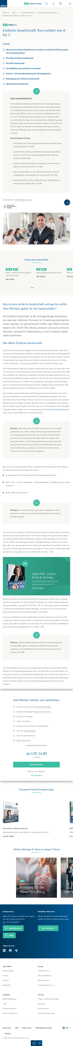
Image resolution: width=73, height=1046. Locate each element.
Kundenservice (43, 1008)
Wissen (5, 13)
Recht (14, 13)
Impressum (7, 1028)
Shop (5, 1004)
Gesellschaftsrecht (27, 13)
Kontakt (8, 1034)
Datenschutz (27, 1028)
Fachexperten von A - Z (46, 985)
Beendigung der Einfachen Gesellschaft (22, 79)
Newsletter (7, 985)
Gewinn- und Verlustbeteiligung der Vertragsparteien (28, 73)
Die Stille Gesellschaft (15, 63)
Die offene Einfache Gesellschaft (19, 58)
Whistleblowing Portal (44, 1028)
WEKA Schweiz (8, 971)
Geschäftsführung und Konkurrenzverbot (23, 68)
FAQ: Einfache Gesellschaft (17, 84)
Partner (5, 976)
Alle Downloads (43, 980)
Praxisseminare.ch (9, 1008)
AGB (16, 1028)
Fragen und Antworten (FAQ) (48, 999)
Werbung (41, 1004)
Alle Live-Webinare (44, 976)
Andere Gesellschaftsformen (47, 13)
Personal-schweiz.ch (10, 1013)
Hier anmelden (36, 775)
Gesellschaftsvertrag (56, 409)
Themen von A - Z (44, 971)
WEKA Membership (10, 999)
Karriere (6, 980)
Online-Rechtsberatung (46, 1013)
